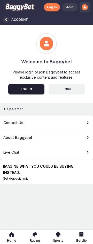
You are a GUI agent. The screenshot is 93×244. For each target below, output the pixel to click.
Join (69, 7)
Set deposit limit (15, 178)
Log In (52, 7)
